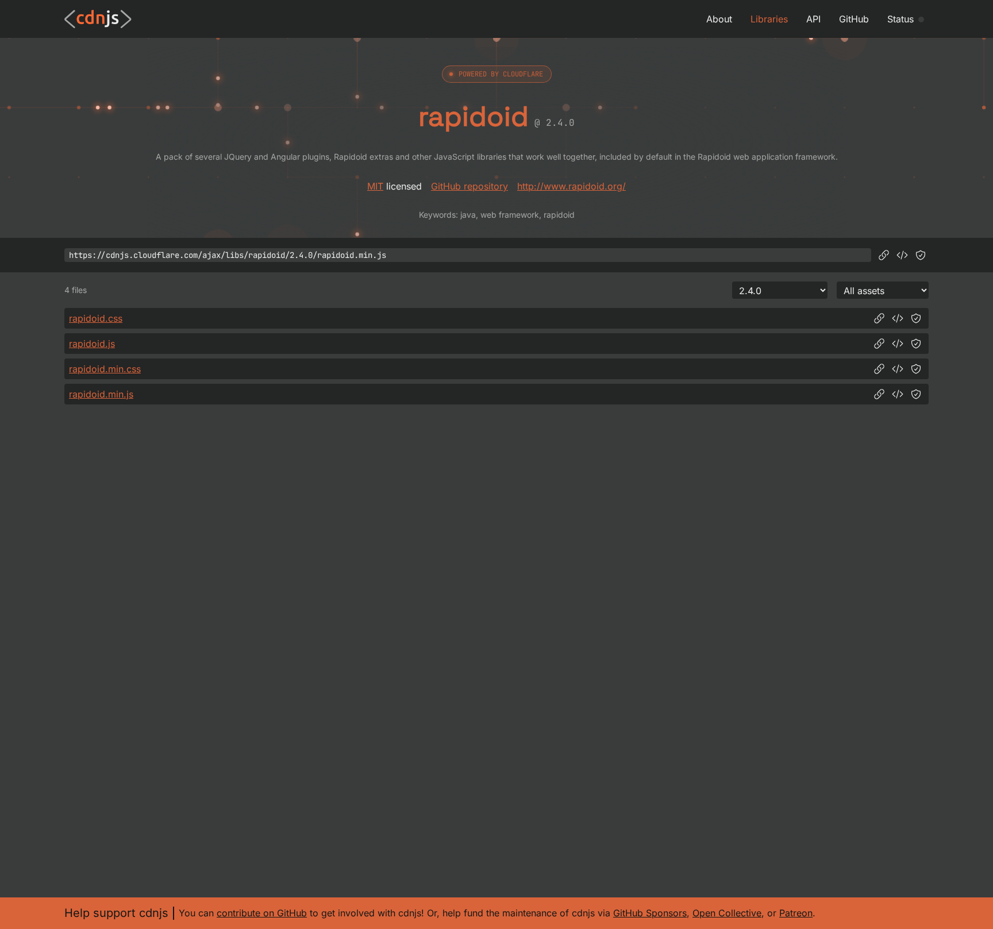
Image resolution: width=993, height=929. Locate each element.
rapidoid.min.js (101, 394)
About (719, 19)
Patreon (796, 913)
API (813, 19)
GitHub (854, 19)
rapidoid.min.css (105, 369)
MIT (375, 186)
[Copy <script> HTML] (902, 255)
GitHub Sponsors (650, 913)
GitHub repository (469, 186)
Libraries (769, 19)
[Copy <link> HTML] (898, 318)
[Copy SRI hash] (921, 255)
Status (900, 19)
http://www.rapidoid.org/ (571, 186)
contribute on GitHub (262, 913)
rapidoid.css (95, 318)
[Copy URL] (884, 255)
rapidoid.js (92, 343)
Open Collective (726, 913)
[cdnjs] (98, 19)
